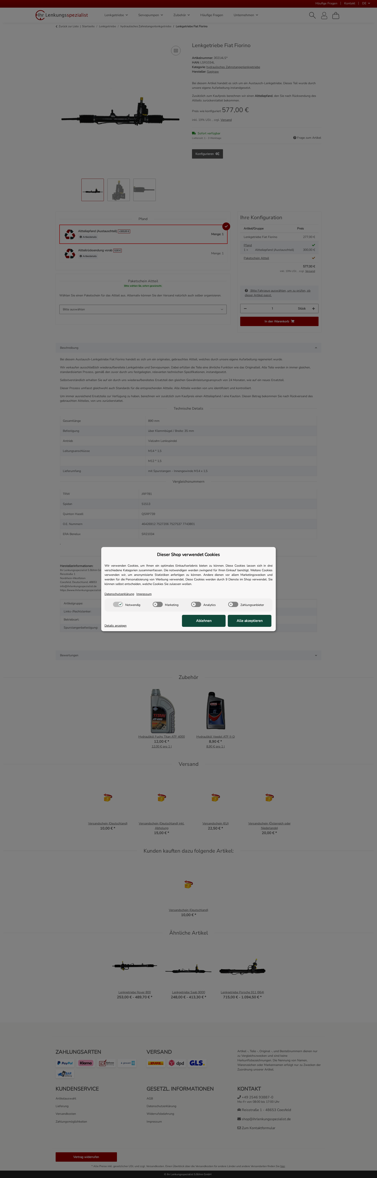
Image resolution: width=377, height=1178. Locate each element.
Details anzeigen (116, 626)
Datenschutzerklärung (119, 594)
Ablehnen (204, 620)
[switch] (118, 604)
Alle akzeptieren (250, 620)
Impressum (144, 594)
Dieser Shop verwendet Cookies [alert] (188, 554)
